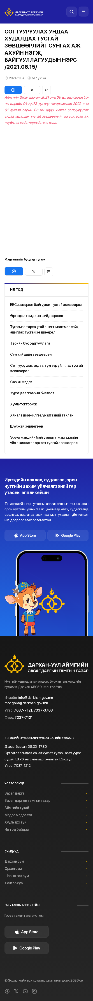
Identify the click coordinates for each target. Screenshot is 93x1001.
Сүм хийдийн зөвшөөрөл (31, 354)
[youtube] (25, 991)
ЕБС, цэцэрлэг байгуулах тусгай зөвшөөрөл (46, 305)
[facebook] (7, 991)
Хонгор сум (14, 883)
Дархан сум (14, 861)
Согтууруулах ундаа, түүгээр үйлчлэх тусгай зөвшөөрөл (46, 368)
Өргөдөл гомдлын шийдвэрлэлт (37, 316)
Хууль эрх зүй (15, 822)
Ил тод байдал (17, 829)
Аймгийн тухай (17, 808)
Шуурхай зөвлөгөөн (26, 426)
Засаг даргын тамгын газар (27, 800)
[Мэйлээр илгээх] (46, 90)
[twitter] (16, 991)
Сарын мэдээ (21, 382)
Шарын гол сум (17, 876)
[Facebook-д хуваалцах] (13, 90)
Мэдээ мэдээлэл (18, 815)
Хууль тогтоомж (23, 404)
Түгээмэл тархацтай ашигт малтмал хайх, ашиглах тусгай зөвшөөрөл (44, 329)
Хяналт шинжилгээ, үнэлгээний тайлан (41, 415)
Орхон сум (13, 868)
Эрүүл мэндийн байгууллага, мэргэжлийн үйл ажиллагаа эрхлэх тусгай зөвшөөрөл (44, 440)
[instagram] (34, 991)
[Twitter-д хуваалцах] (32, 90)
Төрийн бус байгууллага (30, 343)
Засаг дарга (15, 793)
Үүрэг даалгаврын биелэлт (32, 393)
